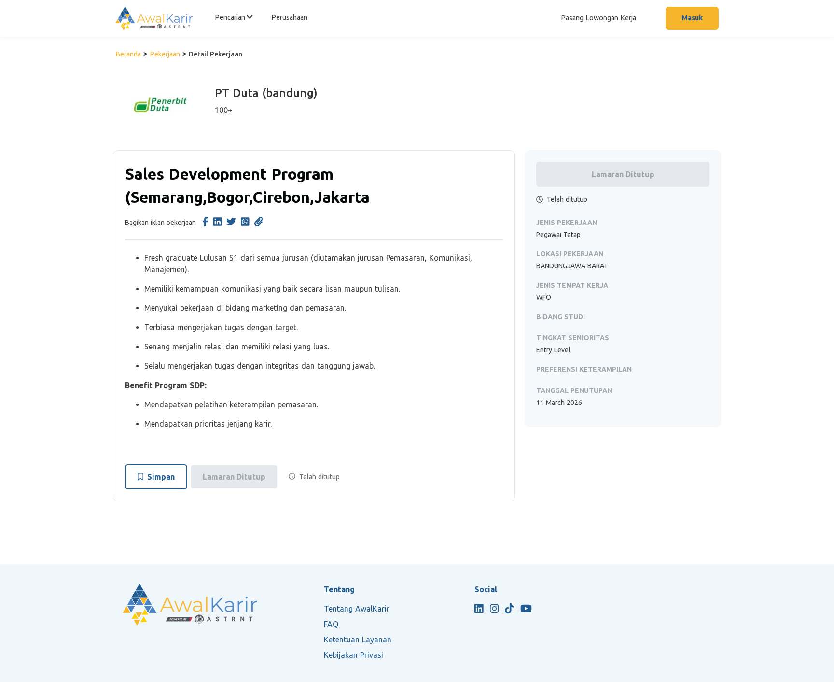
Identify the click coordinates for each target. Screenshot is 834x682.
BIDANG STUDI (560, 316)
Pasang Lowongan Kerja (598, 18)
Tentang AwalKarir (356, 608)
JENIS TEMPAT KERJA (572, 285)
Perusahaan (289, 17)
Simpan (161, 477)
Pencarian (231, 17)
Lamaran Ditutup (234, 477)
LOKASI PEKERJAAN (569, 254)
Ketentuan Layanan (357, 639)
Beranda (128, 54)
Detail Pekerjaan (215, 54)
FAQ (331, 624)
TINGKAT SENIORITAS (572, 338)
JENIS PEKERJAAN (566, 222)
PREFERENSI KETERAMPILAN (584, 369)
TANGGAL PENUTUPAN (574, 390)
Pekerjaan (165, 54)
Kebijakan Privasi (353, 655)
